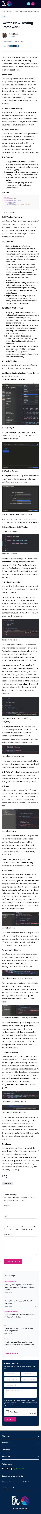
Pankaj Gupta (13, 34)
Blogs (16, 11)
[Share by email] (8, 46)
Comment (8, 1234)
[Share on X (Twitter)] (14, 46)
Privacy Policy (28, 1403)
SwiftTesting (7, 1183)
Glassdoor (19, 1468)
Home (3, 11)
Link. (31, 865)
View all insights (10, 1353)
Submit (10, 1419)
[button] (28, 3)
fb (11, 1468)
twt (7, 1468)
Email (6, 1216)
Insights (9, 11)
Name (6, 1205)
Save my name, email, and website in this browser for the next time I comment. (22, 1228)
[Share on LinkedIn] (11, 46)
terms (14, 1405)
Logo (7, 4)
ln (3, 1468)
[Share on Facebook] (17, 46)
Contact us (33, 4)
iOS (4, 17)
